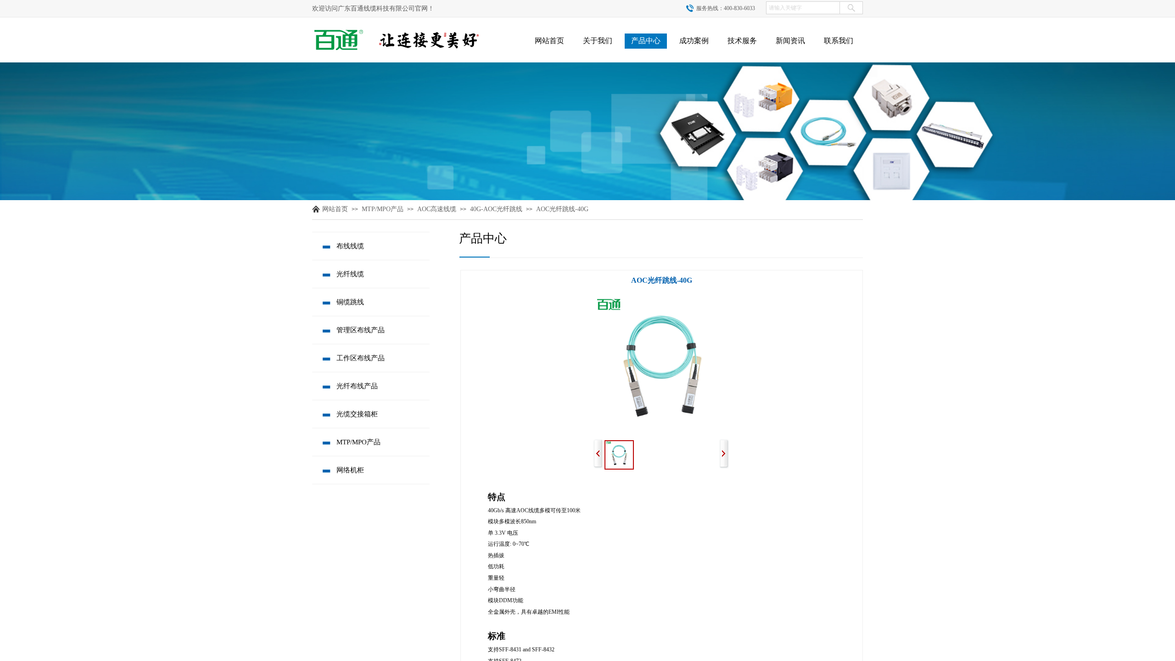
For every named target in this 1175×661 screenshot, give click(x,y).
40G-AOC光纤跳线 (496, 209)
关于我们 (597, 41)
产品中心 (645, 41)
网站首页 (549, 41)
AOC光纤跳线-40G (562, 209)
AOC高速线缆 (436, 209)
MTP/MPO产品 (382, 209)
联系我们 (838, 41)
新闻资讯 (790, 41)
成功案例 (694, 41)
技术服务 (742, 41)
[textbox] (803, 7)
